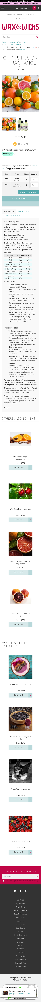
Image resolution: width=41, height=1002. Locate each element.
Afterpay (20, 942)
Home (4, 42)
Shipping (20, 939)
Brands (20, 931)
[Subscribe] (36, 876)
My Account (23, 8)
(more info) (22, 49)
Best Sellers (20, 928)
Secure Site (11, 14)
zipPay (20, 945)
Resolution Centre (20, 910)
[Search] (37, 37)
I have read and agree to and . (21, 880)
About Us (20, 921)
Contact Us (21, 925)
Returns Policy (20, 963)
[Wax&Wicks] (20, 27)
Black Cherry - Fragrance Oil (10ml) (19, 993)
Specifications (24, 211)
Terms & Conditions (23, 880)
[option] (20, 93)
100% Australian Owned (26, 14)
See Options (18, 467)
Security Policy (20, 966)
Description (9, 211)
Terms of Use (21, 956)
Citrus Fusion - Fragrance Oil (14, 44)
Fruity (24, 42)
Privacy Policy (34, 880)
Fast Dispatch (21, 19)
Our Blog (20, 949)
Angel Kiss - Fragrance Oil (20, 789)
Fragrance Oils (14, 42)
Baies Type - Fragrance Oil (20, 841)
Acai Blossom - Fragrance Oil (20, 684)
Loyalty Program (20, 914)
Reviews (7, 216)
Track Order (20, 907)
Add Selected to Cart (29, 192)
